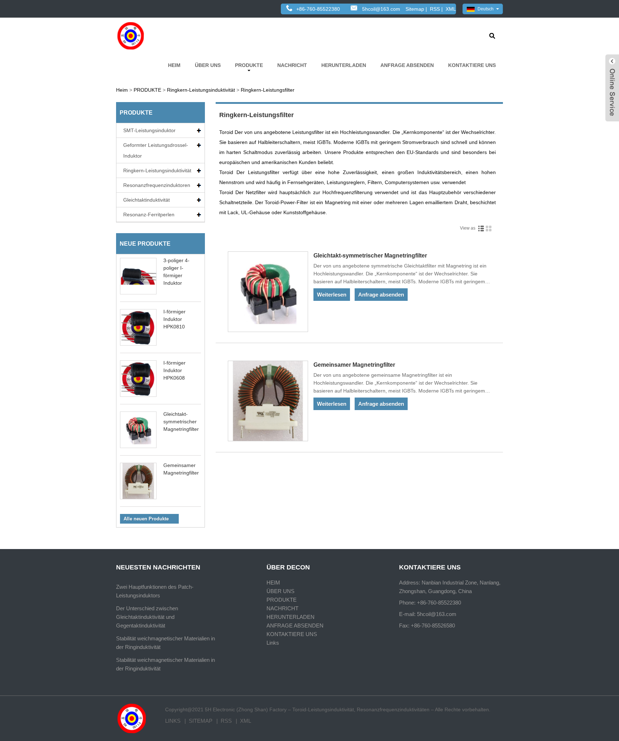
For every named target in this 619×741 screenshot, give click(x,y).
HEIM (174, 65)
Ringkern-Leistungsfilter (267, 90)
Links (273, 643)
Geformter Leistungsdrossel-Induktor (155, 150)
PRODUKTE (249, 65)
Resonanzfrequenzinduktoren (156, 185)
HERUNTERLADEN (343, 65)
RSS (435, 9)
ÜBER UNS (208, 65)
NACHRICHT (292, 65)
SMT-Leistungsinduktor (149, 130)
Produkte (136, 113)
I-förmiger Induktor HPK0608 (174, 370)
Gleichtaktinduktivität (146, 200)
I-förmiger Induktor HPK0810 (174, 319)
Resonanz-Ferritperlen (148, 214)
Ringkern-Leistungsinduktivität (201, 90)
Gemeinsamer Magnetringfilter (354, 365)
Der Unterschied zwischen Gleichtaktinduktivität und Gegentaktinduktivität (147, 617)
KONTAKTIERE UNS (472, 65)
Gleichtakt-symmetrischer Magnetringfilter (181, 421)
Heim (122, 90)
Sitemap (415, 9)
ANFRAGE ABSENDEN (407, 65)
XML (451, 9)
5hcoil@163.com (381, 9)
